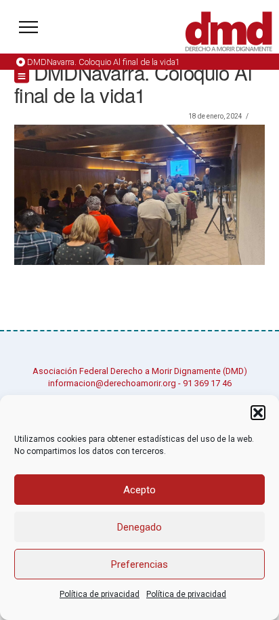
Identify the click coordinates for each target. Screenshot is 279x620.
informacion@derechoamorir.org (112, 383)
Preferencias (139, 564)
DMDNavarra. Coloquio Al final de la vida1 (103, 62)
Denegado (139, 527)
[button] (258, 412)
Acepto (139, 490)
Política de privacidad (100, 594)
